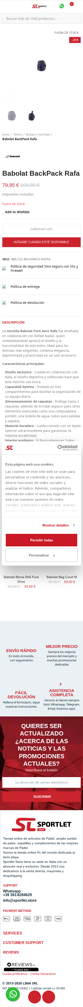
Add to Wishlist (17, 212)
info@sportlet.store (20, 900)
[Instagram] (48, 997)
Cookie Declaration (43, 974)
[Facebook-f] (34, 997)
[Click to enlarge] (10, 97)
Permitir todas (41, 540)
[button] (7, 66)
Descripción (13, 322)
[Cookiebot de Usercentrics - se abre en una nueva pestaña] (58, 448)
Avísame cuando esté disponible (41, 242)
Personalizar (39, 555)
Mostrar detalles (55, 525)
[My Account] (78, 6)
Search (75, 18)
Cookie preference (14, 974)
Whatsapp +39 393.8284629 (17, 893)
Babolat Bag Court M (62, 577)
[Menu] (4, 6)
